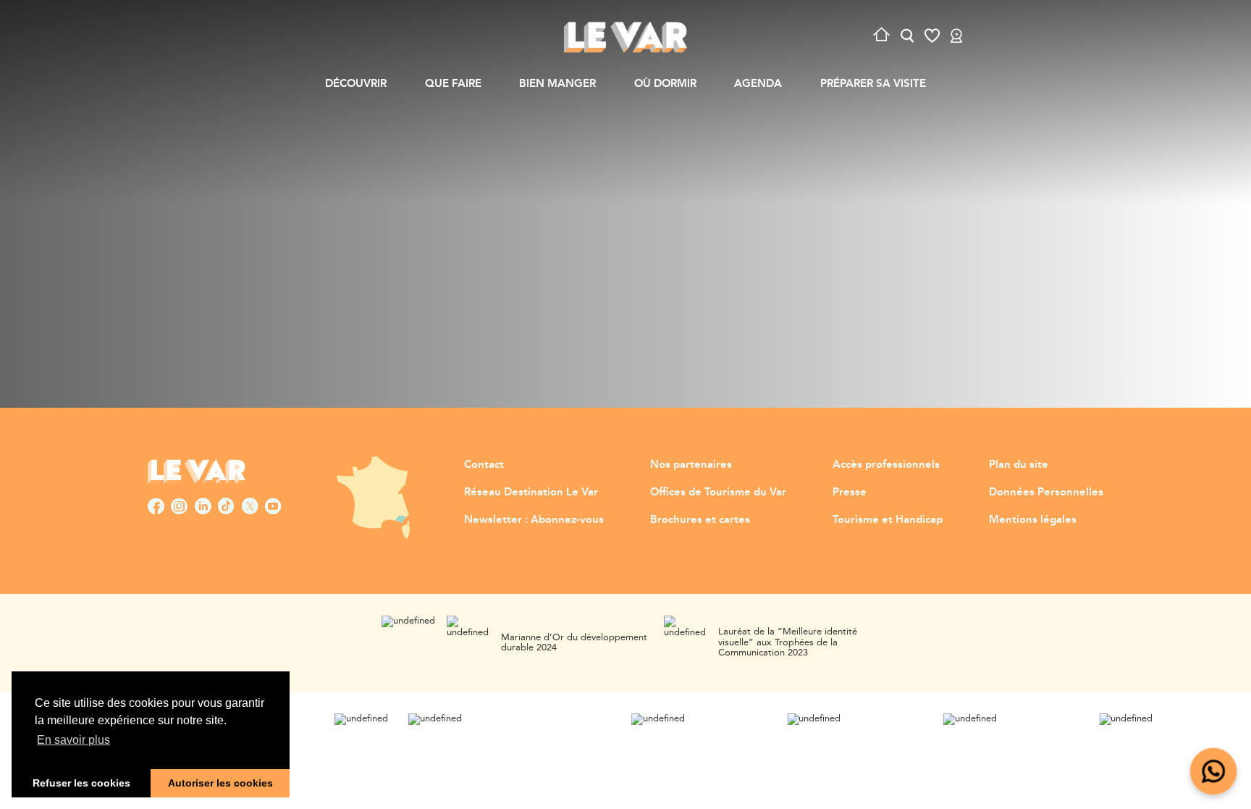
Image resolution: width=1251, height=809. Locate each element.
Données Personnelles (1046, 492)
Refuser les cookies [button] (81, 783)
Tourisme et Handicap (888, 519)
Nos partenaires (691, 464)
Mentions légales (1033, 519)
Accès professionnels (886, 464)
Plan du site (1018, 464)
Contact (484, 464)
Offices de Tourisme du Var (718, 492)
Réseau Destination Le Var (531, 492)
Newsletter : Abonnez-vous (534, 519)
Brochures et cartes (700, 519)
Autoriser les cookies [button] (220, 783)
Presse (850, 492)
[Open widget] (1213, 771)
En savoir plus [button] (73, 740)
